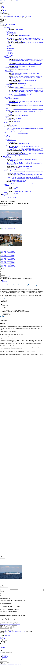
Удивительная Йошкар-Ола (17, 121)
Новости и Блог (4, 655)
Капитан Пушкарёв (31, 73)
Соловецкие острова (23, 95)
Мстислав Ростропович (13, 168)
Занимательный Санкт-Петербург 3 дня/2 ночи (29, 42)
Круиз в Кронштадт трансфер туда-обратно (34, 88)
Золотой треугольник (18, 88)
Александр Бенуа (25, 73)
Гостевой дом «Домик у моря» (29, 113)
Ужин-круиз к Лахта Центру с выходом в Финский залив (34, 91)
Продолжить (2, 591)
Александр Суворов (22, 77)
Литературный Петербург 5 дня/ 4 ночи (14, 37)
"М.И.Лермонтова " (15, 191)
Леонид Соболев (32, 77)
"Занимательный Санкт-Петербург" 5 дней (14, 151)
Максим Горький (14, 81)
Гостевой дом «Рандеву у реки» (18, 103)
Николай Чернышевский (15, 82)
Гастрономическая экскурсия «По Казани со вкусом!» (17, 65)
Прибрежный (19, 193)
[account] (18, 0)
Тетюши (12, 131)
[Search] (9, 14)
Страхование (4, 5)
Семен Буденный (37, 77)
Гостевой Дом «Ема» (17, 115)
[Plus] (0, 273)
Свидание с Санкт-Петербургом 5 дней (14, 40)
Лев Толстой (37, 168)
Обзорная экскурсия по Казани (31, 63)
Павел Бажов (14, 74)
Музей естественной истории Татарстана (21, 59)
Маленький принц (26, 80)
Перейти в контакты (3, 638)
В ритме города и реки (18, 66)
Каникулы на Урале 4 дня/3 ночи (20, 146)
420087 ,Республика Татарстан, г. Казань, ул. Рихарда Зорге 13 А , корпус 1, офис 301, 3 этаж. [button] (17, 16)
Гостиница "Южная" (12, 102)
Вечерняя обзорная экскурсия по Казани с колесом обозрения (27, 64)
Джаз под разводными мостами (20, 90)
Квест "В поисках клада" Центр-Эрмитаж (33, 60)
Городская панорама (16, 61)
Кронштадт (24, 83)
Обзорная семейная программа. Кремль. (26, 131)
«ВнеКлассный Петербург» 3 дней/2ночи (27, 151)
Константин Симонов (39, 76)
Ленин (14, 78)
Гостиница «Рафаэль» (17, 118)
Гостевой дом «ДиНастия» (25, 107)
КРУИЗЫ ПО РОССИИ (5, 199)
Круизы (3, 7)
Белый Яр (15, 193)
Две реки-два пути (24, 85)
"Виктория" (14, 188)
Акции (3, 659)
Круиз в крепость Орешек (20, 94)
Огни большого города (32, 80)
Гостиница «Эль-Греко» (34, 105)
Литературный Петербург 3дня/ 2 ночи (24, 35)
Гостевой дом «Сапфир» (18, 111)
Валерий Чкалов (18, 74)
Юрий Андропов (16, 77)
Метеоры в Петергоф (15, 87)
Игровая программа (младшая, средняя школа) (20, 60)
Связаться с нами (4, 657)
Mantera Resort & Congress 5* (11, 197)
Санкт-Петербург (26, 168)
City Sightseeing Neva (25, 88)
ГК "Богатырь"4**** (40, 196)
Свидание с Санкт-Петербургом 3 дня (27, 39)
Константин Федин (20, 83)
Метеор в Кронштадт (21, 87)
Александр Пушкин (32, 168)
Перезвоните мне (2, 637)
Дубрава (17, 189)
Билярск (19, 131)
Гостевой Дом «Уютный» (21, 105)
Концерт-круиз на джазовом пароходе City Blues (32, 90)
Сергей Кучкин (27, 77)
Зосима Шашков (15, 76)
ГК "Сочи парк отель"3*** (20, 196)
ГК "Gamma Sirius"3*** (12, 196)
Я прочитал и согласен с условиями (16, 631)
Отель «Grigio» (17, 102)
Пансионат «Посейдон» (29, 101)
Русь (12, 78)
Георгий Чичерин (38, 163)
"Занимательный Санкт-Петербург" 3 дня (26, 40)
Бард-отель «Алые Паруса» (26, 111)
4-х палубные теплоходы (5, 200)
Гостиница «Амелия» (28, 105)
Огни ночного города (24, 63)
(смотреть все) (8, 276)
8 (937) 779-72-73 (3, 24)
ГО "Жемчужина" (27, 196)
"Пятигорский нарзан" (24, 191)
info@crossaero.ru (2, 647)
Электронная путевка (5, 656)
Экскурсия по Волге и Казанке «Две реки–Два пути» (29, 66)
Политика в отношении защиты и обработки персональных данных (15, 631)
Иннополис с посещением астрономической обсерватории (25, 128)
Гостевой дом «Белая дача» (21, 101)
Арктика (15, 95)
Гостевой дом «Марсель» (33, 111)
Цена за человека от (3, 270)
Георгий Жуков (20, 76)
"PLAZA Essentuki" (15, 187)
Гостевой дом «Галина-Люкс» (37, 101)
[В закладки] (2, 628)
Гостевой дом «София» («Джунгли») (19, 113)
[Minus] (0, 274)
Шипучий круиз (13, 89)
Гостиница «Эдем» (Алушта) (36, 109)
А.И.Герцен (11, 161)
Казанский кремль (18, 63)
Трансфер (3, 9)
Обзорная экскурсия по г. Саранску (25, 69)
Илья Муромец (20, 73)
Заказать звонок (13, 24)
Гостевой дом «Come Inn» (27, 103)
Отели (3, 6)
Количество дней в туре (3, 271)
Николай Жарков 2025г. (18, 79)
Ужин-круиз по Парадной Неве (21, 91)
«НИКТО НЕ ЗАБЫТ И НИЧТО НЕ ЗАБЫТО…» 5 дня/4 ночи (31, 38)
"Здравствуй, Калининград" (19, 29)
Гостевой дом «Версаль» (18, 107)
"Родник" (20, 191)
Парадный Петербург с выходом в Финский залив (24, 93)
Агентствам (4, 654)
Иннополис (15, 131)
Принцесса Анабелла (15, 73)
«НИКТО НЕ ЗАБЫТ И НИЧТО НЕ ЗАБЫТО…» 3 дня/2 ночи (30, 37)
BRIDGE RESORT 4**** (33, 196)
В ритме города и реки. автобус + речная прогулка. (34, 85)
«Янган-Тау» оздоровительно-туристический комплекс (19, 183)
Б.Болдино (17, 134)
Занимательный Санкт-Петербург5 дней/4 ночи (21, 43)
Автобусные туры (4, 10)
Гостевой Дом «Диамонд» (24, 115)
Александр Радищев (33, 76)
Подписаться (10, 630)
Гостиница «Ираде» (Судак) (27, 109)
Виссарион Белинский (18, 78)
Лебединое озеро (21, 80)
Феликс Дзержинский (26, 76)
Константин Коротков (20, 168)
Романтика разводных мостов (34, 178)
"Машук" (29, 191)
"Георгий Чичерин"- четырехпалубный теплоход (9, 552)
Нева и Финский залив (27, 94)
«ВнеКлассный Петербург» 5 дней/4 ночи (17, 41)
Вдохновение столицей (18, 85)
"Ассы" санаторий (30, 183)
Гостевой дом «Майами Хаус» (18, 109)
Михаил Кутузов (36, 73)
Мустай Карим (13, 79)
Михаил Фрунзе (11, 77)
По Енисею (18, 95)
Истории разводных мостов (25, 178)
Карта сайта (4, 658)
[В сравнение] (7, 628)
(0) (3, 268)
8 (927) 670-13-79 (8, 24)
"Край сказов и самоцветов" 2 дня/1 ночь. (31, 146)
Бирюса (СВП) (19, 81)
